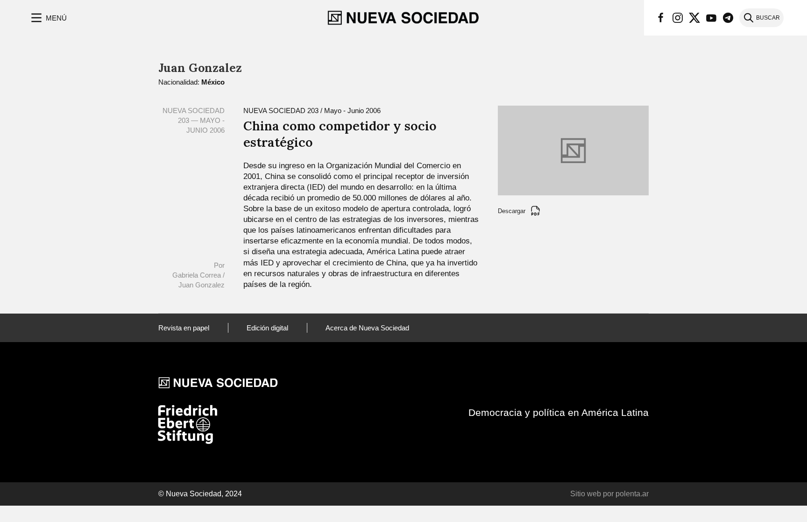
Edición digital (267, 328)
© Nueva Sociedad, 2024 (200, 494)
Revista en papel (183, 328)
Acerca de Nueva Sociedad (367, 328)
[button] (47, 18)
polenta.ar (632, 494)
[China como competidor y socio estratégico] (573, 150)
